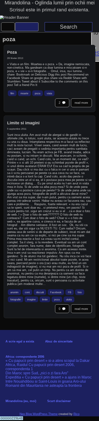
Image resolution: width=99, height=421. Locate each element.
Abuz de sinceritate (59, 341)
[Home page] (8, 26)
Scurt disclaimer (59, 401)
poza (37, 93)
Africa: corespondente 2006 (25, 356)
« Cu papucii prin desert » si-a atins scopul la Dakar (48, 361)
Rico (76, 414)
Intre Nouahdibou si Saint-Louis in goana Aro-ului (46, 381)
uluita (69, 299)
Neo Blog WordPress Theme (39, 414)
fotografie (15, 299)
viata (49, 93)
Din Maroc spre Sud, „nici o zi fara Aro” (37, 373)
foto (80, 292)
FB (69, 292)
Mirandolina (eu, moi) (21, 401)
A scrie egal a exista (20, 341)
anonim (14, 292)
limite (45, 299)
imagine (31, 299)
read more (81, 102)
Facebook (55, 292)
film (12, 93)
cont (27, 292)
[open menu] (26, 26)
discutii (40, 292)
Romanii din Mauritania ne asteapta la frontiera (44, 385)
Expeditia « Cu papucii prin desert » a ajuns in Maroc (49, 377)
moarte (24, 93)
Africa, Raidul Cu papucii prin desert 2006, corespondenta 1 (40, 367)
